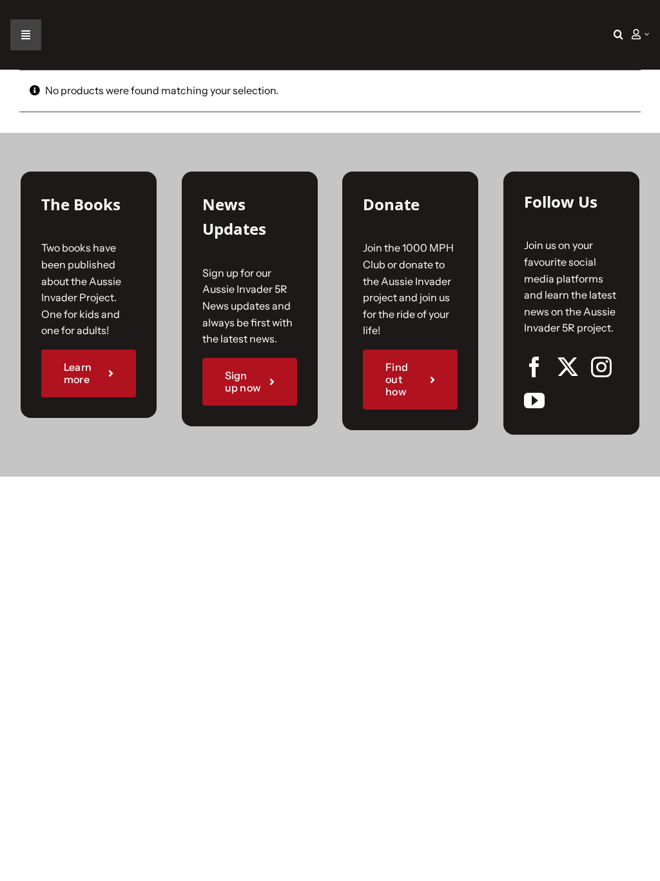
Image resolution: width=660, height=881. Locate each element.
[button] (618, 35)
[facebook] (534, 367)
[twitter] (568, 367)
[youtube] (534, 400)
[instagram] (601, 367)
